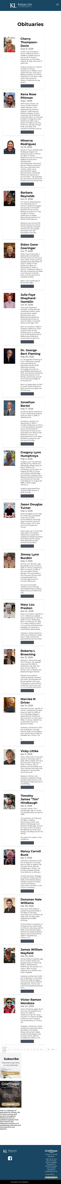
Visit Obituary (27, 86)
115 (52, 1049)
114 (48, 1049)
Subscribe (10, 1073)
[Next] (56, 1049)
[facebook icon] (10, 1158)
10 (41, 1049)
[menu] (57, 4)
